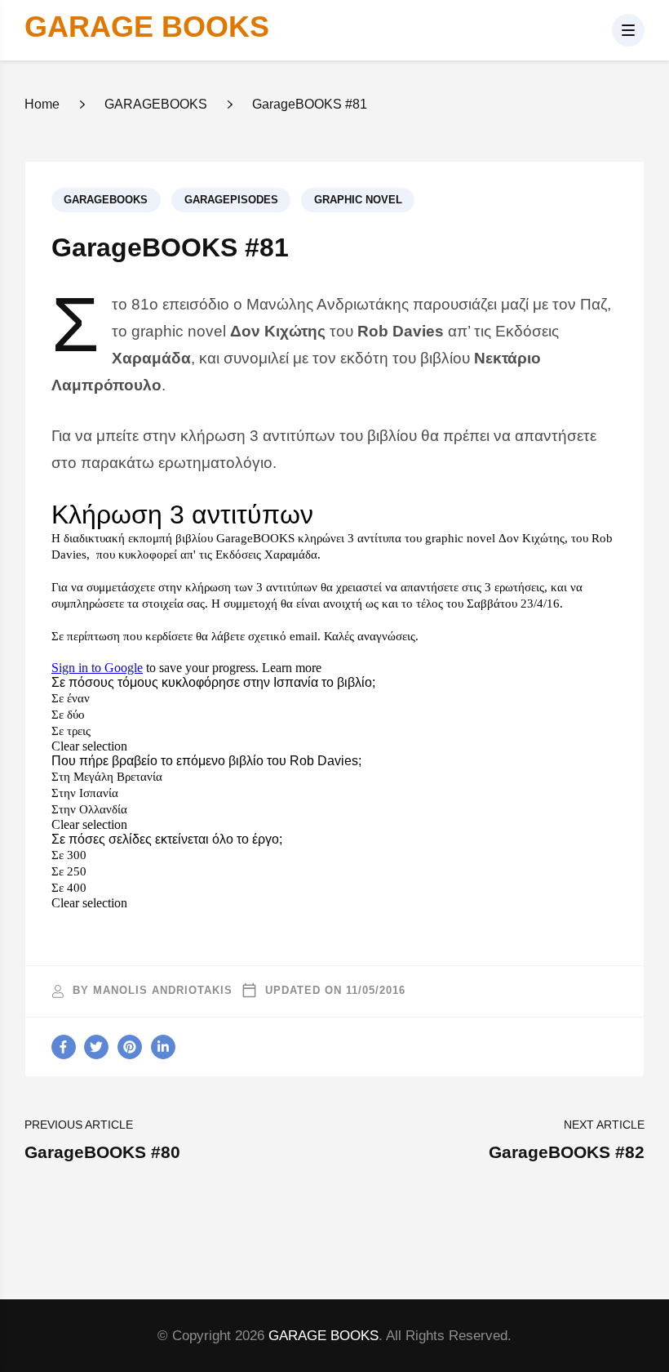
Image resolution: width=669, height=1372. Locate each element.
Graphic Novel (358, 200)
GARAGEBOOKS (106, 200)
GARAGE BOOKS (146, 26)
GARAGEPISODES (231, 200)
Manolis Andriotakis (163, 990)
